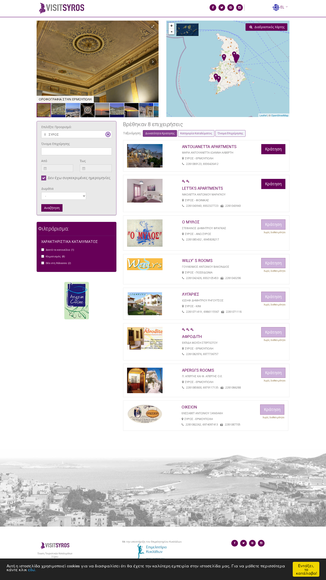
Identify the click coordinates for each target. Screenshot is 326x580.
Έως (83, 161)
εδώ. (32, 569)
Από (44, 161)
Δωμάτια (47, 188)
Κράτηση (273, 149)
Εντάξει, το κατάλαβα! (306, 569)
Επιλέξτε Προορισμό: (56, 127)
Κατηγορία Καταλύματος (196, 133)
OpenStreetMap (279, 115)
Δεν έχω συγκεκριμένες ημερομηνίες (79, 177)
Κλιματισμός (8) (55, 256)
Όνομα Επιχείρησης (55, 144)
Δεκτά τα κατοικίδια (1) (60, 249)
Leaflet (263, 115)
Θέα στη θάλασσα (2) (58, 263)
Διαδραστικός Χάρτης (269, 27)
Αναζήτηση (52, 208)
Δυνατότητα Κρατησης (160, 133)
